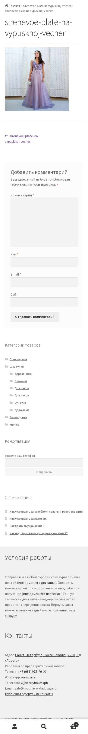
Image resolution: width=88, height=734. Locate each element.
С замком (21, 381)
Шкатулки (17, 366)
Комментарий (22, 195)
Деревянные (23, 374)
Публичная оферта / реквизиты (29, 694)
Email (15, 274)
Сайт (14, 294)
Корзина (68, 723)
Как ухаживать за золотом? (28, 518)
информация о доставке (36, 582)
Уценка (14, 424)
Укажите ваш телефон (20, 456)
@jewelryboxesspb (34, 683)
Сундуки (20, 403)
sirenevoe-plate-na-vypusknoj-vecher (47, 6)
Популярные (18, 359)
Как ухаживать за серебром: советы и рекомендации (46, 511)
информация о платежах (41, 594)
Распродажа (18, 417)
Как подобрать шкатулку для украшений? (38, 533)
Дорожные (22, 410)
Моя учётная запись (14, 726)
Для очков (22, 388)
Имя (14, 254)
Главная (15, 6)
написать (28, 677)
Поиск (44, 726)
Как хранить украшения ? (27, 526)
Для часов (22, 395)
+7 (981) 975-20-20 (33, 671)
